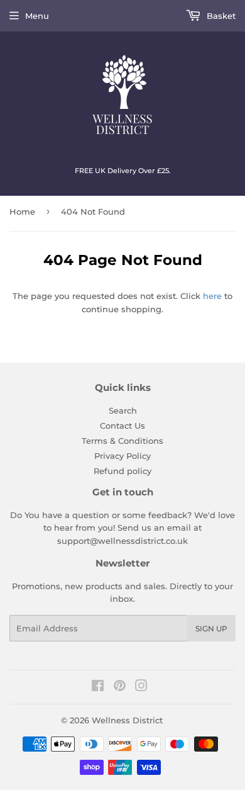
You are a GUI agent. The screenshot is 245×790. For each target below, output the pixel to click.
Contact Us (122, 425)
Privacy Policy (122, 456)
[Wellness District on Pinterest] (119, 687)
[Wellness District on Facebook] (97, 687)
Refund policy (122, 471)
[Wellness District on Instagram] (141, 687)
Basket (220, 16)
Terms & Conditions (122, 441)
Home (22, 211)
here (212, 296)
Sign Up (211, 628)
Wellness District (127, 720)
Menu (37, 16)
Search (123, 410)
